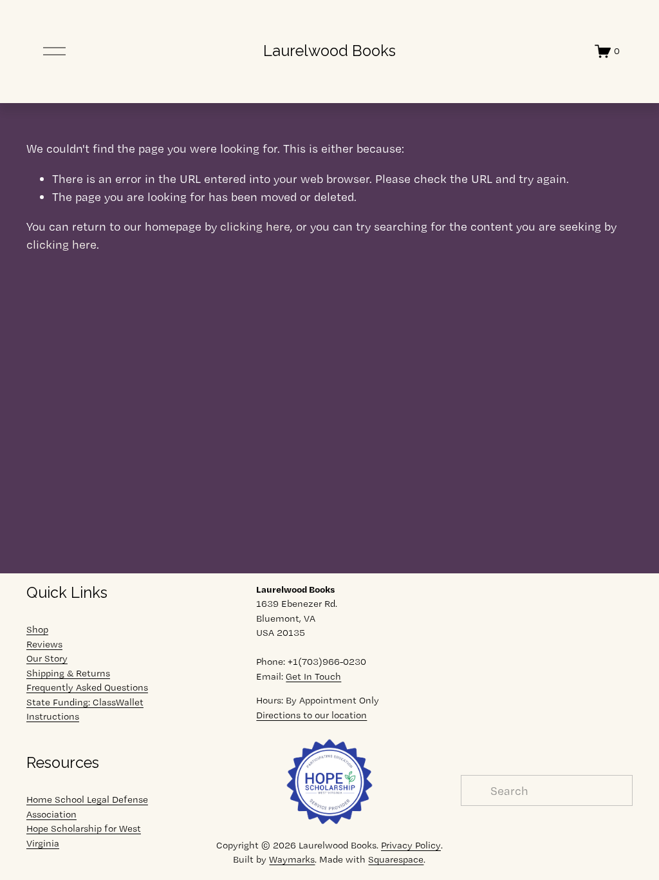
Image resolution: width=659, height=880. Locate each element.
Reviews (44, 644)
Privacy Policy (411, 845)
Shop (37, 629)
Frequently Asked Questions (87, 687)
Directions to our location (311, 715)
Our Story (47, 658)
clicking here (255, 226)
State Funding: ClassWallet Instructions (85, 709)
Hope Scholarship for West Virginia (83, 836)
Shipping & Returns (68, 673)
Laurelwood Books (329, 51)
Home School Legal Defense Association (87, 807)
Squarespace (395, 859)
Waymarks (292, 859)
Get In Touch (313, 676)
